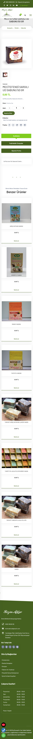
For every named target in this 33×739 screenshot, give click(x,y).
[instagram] (10, 5)
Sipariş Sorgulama (24, 2)
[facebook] (4, 5)
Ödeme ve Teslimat (8, 669)
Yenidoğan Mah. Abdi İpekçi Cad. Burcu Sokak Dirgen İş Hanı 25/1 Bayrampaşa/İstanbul (17, 635)
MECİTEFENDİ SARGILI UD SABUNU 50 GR (15, 120)
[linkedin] (13, 5)
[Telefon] (3, 730)
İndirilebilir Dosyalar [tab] (16, 143)
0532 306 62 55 (10, 2)
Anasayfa (9, 28)
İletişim (4, 666)
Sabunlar (23, 28)
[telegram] (7, 5)
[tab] (5, 74)
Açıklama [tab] (16, 136)
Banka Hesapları (7, 663)
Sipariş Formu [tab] (16, 151)
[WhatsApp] (3, 735)
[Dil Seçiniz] (3, 725)
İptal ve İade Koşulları (9, 676)
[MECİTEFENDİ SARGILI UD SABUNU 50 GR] (14, 67)
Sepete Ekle (8, 113)
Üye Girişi (24, 5)
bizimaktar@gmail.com (12, 628)
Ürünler (17, 28)
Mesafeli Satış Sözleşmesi (10, 673)
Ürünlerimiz (5, 660)
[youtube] (17, 5)
